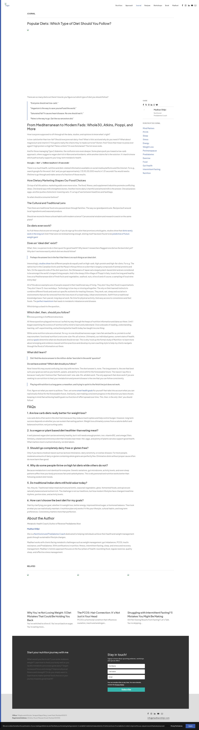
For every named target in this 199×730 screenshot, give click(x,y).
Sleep (145, 135)
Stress (145, 139)
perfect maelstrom (45, 301)
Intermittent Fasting (151, 169)
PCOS (145, 132)
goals (36, 339)
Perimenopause (150, 150)
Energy (146, 143)
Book (167, 5)
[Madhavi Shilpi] (7, 5)
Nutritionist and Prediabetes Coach (49, 534)
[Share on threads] (148, 104)
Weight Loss (148, 147)
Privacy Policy (119, 685)
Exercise (146, 158)
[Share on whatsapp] (154, 104)
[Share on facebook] (143, 104)
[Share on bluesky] (157, 104)
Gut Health (147, 165)
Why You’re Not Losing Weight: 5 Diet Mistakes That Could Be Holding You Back (49, 616)
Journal (138, 5)
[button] (182, 5)
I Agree (190, 726)
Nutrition (119, 5)
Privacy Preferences (177, 726)
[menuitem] (119, 5)
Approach (129, 5)
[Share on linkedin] (151, 104)
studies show (44, 263)
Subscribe (126, 689)
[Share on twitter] (146, 104)
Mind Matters (148, 128)
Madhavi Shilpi (33, 529)
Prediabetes (148, 154)
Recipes (147, 5)
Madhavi (175, 5)
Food (145, 162)
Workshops (158, 5)
